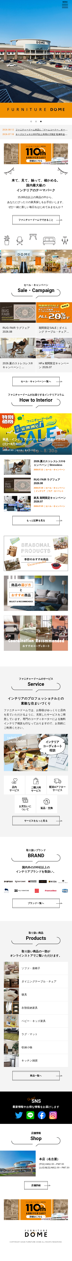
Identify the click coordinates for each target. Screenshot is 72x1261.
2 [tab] (36, 121)
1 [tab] (31, 121)
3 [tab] (41, 121)
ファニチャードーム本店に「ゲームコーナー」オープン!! (43, 130)
